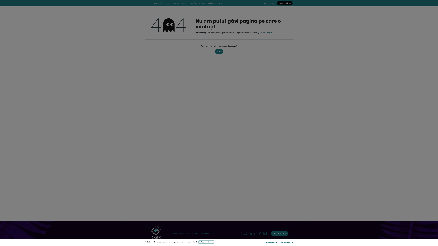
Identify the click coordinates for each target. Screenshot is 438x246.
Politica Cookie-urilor (206, 242)
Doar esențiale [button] (271, 242)
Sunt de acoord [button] (285, 242)
